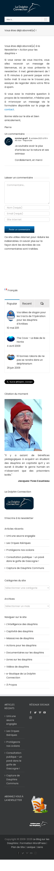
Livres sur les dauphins (19, 659)
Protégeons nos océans (20, 550)
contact (9, 109)
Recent (27, 303)
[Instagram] (30, 717)
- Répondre (26, 140)
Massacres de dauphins (20, 638)
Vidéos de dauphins (17, 666)
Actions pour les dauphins (21, 645)
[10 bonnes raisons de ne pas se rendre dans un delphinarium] (11, 356)
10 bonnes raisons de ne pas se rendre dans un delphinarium (31, 359)
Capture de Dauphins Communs (25, 568)
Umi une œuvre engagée (20, 536)
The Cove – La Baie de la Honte (31, 340)
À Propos (11, 684)
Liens (40, 847)
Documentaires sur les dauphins (25, 652)
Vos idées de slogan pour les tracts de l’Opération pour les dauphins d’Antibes (31, 318)
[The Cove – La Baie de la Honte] (11, 338)
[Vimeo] (40, 712)
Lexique (31, 847)
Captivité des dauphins (19, 631)
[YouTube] (44, 712)
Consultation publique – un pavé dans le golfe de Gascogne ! (14, 760)
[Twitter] (35, 712)
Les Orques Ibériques (18, 543)
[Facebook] (30, 712)
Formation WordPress (33, 843)
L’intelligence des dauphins (22, 624)
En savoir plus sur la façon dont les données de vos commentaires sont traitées (23, 245)
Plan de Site (18, 847)
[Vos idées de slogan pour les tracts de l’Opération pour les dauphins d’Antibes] (11, 312)
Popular (12, 303)
